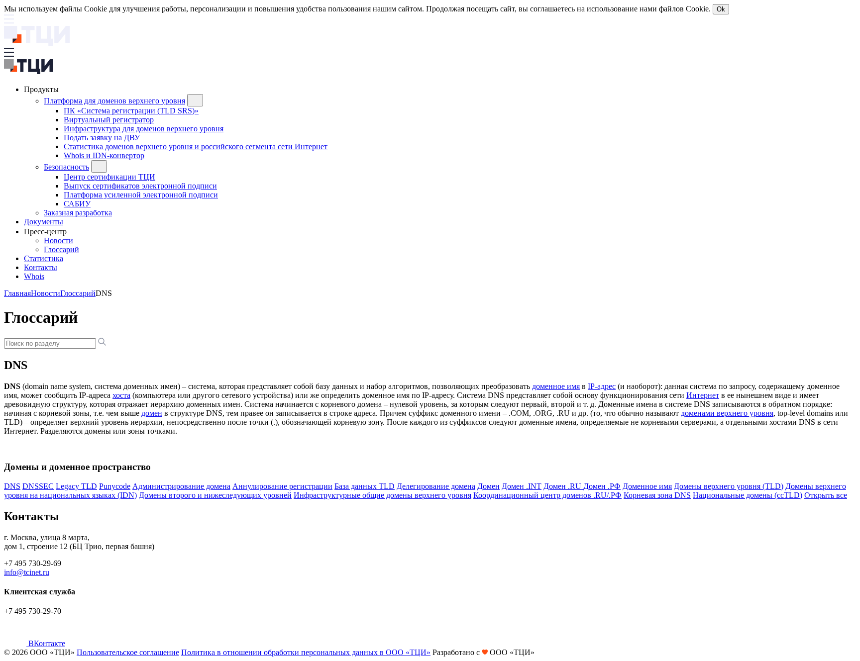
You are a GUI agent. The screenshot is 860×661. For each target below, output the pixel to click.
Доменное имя (647, 486)
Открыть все (825, 495)
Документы (43, 221)
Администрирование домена (181, 486)
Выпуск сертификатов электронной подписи (140, 186)
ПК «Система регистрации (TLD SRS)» (131, 110)
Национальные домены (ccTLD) (747, 495)
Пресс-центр (46, 231)
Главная (17, 293)
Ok (721, 9)
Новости (58, 240)
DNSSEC (38, 486)
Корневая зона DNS (657, 495)
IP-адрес (602, 386)
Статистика (43, 258)
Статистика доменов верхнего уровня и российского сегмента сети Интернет (195, 146)
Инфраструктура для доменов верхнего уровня (143, 128)
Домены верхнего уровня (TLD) (728, 486)
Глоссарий (61, 249)
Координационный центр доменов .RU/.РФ (547, 495)
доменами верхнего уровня (727, 413)
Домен (488, 486)
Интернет (702, 395)
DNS (12, 486)
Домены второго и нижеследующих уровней (215, 495)
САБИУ (77, 203)
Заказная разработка (78, 212)
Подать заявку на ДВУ (102, 137)
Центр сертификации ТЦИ (109, 177)
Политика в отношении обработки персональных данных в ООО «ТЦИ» (305, 652)
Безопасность (66, 167)
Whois (34, 276)
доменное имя (556, 386)
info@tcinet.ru (26, 572)
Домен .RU (563, 486)
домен (151, 413)
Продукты (42, 89)
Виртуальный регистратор (109, 119)
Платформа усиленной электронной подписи (141, 194)
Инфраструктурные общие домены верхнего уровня (382, 495)
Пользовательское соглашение (128, 652)
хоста (121, 395)
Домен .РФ (602, 486)
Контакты (40, 267)
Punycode (114, 486)
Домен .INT (521, 486)
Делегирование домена (436, 486)
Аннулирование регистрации (282, 486)
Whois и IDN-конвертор (104, 155)
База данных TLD (364, 486)
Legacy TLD (76, 486)
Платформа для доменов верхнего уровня (114, 100)
